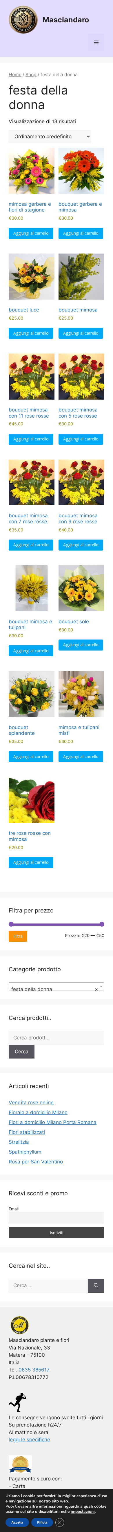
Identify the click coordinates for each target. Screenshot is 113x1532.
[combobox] (56, 986)
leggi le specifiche (29, 1439)
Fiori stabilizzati (27, 1132)
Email (14, 1208)
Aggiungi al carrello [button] (31, 233)
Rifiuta (42, 1522)
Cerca (21, 1051)
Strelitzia (19, 1142)
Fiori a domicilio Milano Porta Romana (52, 1122)
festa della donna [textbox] (54, 989)
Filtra (18, 936)
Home (15, 74)
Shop (31, 74)
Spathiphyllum (25, 1152)
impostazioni (83, 1511)
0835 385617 (34, 1370)
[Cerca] (96, 1286)
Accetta (17, 1522)
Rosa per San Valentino (36, 1162)
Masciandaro (66, 19)
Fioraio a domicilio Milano (38, 1112)
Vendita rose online (31, 1102)
